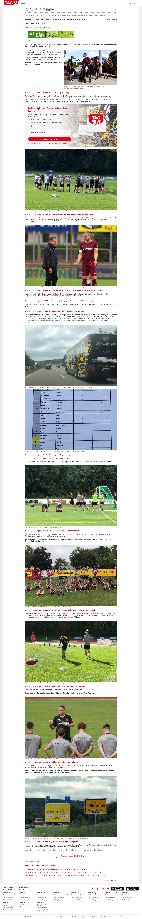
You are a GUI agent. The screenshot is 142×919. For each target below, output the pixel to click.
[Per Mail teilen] (36, 9)
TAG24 (27, 15)
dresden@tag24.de (42, 900)
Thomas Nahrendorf (35, 41)
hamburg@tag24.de (8, 910)
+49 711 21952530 (93, 898)
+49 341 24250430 (59, 898)
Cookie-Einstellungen (115, 916)
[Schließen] (116, 9)
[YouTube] (108, 888)
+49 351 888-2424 (42, 898)
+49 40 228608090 (8, 908)
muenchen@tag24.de (26, 906)
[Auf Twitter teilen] (31, 9)
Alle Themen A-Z (42, 916)
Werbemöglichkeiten (26, 916)
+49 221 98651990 (127, 898)
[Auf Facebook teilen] (27, 9)
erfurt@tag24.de (75, 900)
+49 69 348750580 (110, 898)
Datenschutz (74, 916)
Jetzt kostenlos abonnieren (50, 139)
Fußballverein (50, 15)
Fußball (40, 15)
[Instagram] (103, 888)
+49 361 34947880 (76, 898)
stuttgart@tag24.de (93, 900)
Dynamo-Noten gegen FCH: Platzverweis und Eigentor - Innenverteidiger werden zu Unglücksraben (66, 876)
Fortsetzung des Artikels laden (71, 856)
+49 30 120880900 (8, 898)
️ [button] (27, 27)
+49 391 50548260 (42, 908)
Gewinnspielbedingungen (97, 916)
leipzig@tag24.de (59, 900)
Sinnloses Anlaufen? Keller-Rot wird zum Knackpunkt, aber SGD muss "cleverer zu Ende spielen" (65, 873)
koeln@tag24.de (126, 900)
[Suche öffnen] (130, 3)
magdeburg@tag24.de (43, 910)
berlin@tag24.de (7, 900)
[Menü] (23, 3)
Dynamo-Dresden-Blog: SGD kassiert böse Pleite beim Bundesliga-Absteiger (56, 869)
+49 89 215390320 (25, 904)
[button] (135, 3)
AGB (83, 916)
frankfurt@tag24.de (110, 900)
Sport (33, 15)
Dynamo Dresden (64, 15)
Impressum (63, 916)
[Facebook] (97, 888)
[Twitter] (92, 888)
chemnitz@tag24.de (25, 900)
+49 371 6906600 (25, 898)
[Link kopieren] (40, 9)
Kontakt (53, 916)
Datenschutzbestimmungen (58, 143)
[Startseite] (11, 2)
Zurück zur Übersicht (109, 880)
